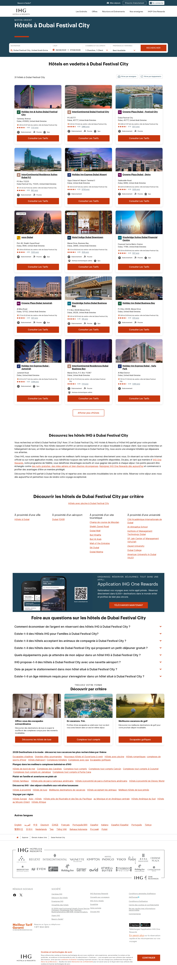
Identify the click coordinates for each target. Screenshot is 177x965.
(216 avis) (135, 318)
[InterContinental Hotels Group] (21, 11)
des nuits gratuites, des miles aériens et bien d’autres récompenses (65, 466)
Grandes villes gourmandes (48, 756)
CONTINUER (148, 958)
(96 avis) (85, 319)
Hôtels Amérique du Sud (143, 799)
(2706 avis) (85, 189)
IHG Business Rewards (99, 893)
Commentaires (135, 913)
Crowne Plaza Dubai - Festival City (140, 112)
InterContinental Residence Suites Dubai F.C (39, 176)
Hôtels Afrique (39, 802)
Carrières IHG (57, 894)
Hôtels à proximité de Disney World (146, 781)
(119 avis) (85, 384)
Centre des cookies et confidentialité (144, 905)
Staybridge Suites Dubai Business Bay (89, 304)
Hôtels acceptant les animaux (102, 790)
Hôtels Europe (20, 799)
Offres (94, 11)
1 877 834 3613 (41, 926)
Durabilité (94, 904)
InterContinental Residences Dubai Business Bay (90, 367)
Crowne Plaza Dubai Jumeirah (36, 303)
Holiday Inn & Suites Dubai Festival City (39, 113)
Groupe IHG (95, 911)
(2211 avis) (136, 126)
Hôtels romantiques (136, 756)
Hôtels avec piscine (114, 756)
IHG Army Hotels (97, 900)
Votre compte (95, 908)
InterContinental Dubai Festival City (90, 112)
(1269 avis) (136, 384)
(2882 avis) (85, 126)
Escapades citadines (23, 756)
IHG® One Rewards (156, 11)
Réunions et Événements (113, 11)
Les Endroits (81, 11)
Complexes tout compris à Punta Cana (72, 772)
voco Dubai (27, 237)
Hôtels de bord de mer (24, 769)
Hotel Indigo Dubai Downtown (87, 237)
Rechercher (153, 48)
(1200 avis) (35, 252)
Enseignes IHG (57, 901)
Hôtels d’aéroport (37, 760)
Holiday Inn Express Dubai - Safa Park (139, 367)
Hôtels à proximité (22, 790)
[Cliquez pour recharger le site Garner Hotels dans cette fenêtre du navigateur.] (81, 869)
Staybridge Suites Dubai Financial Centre (140, 238)
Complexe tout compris (75, 769)
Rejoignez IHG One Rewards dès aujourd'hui (121, 466)
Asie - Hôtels (35, 799)
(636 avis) (85, 252)
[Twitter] (21, 895)
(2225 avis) (136, 189)
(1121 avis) (34, 127)
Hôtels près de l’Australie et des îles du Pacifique (67, 799)
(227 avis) (34, 318)
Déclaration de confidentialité (82, 961)
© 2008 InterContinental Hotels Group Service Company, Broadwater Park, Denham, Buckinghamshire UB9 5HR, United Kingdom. (70, 910)
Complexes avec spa (78, 760)
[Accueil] (17, 837)
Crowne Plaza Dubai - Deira (137, 175)
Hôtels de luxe (40, 790)
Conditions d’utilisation (138, 901)
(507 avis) (135, 253)
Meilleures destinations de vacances (67, 790)
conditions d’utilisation (69, 959)
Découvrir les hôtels (60, 897)
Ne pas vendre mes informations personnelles (142, 909)
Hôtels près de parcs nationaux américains (52, 781)
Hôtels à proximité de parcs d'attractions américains (101, 781)
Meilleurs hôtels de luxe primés (133, 790)
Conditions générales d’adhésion (142, 893)
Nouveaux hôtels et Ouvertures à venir (83, 756)
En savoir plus (136, 935)
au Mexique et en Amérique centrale (112, 799)
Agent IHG (56, 915)
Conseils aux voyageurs (99, 897)
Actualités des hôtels (60, 905)
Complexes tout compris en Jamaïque (32, 772)
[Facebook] (15, 895)
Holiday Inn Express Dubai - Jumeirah (35, 367)
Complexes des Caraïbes (49, 769)
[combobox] (30, 50)
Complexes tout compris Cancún (105, 769)
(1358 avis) (35, 382)
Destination (15, 46)
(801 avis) (34, 190)
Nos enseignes (136, 11)
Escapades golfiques (100, 760)
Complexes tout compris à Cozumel (140, 769)
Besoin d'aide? (24, 3)
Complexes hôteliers (57, 760)
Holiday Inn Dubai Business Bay (139, 303)
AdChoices (133, 897)
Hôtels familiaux (21, 781)
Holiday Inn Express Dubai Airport (89, 175)
